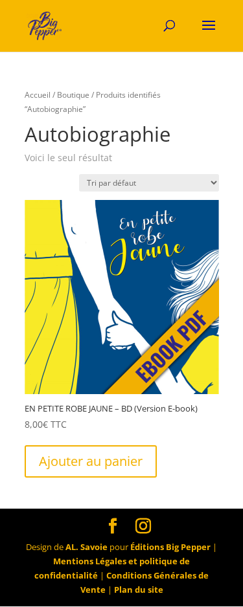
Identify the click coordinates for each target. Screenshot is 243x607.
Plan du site (138, 589)
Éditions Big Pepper (170, 547)
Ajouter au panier (91, 461)
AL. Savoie (86, 547)
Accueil (38, 94)
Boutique (73, 94)
